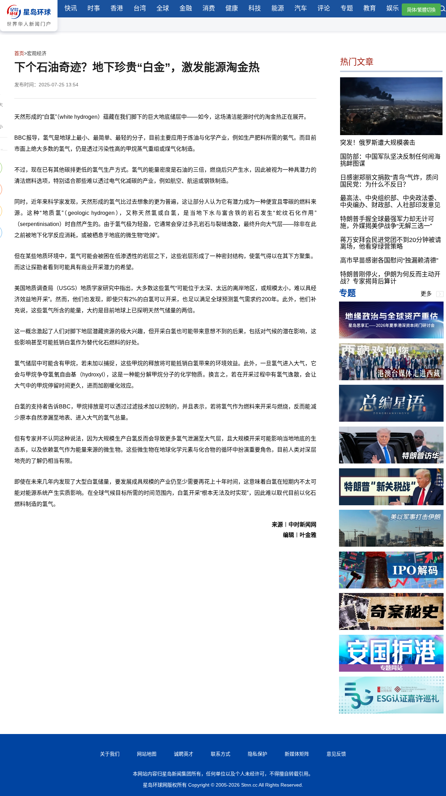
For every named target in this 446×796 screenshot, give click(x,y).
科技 (254, 8)
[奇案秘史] (391, 628)
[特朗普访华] (391, 462)
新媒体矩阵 (297, 754)
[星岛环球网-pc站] (28, 33)
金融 (185, 8)
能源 (277, 8)
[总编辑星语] (391, 420)
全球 (162, 8)
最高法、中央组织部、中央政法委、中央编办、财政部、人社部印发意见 (390, 202)
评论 (323, 8)
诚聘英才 (183, 754)
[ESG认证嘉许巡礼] (391, 712)
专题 (346, 8)
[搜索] (442, 9)
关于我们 (110, 754)
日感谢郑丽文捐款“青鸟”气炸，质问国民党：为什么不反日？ (389, 181)
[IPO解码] (391, 587)
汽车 (300, 8)
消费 (208, 8)
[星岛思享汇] (391, 337)
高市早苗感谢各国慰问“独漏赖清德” (389, 260)
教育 (369, 8)
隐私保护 (257, 754)
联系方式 (220, 754)
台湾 (139, 8)
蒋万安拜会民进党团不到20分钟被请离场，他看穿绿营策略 (390, 243)
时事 (93, 8)
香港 (116, 8)
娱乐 (392, 8)
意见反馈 (336, 754)
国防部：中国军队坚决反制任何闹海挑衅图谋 (390, 160)
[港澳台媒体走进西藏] (391, 378)
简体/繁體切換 (421, 10)
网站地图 (146, 754)
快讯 (70, 8)
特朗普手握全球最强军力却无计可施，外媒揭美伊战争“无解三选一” (387, 222)
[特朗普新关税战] (391, 503)
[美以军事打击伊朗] (391, 545)
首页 (19, 53)
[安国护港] (391, 670)
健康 (231, 8)
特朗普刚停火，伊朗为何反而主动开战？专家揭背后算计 (390, 278)
